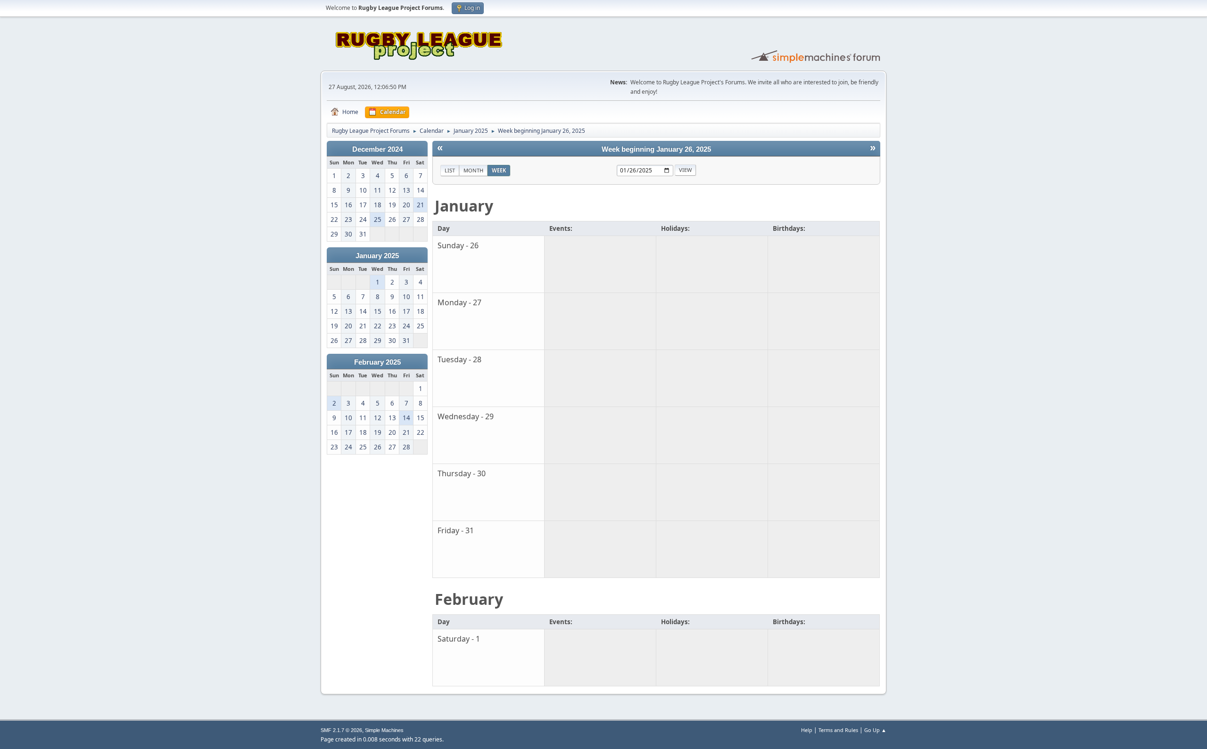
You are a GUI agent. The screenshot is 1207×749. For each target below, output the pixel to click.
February (469, 599)
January (464, 205)
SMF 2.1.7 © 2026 (341, 730)
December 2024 (377, 149)
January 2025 (377, 256)
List (450, 170)
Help (806, 729)
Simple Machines (384, 730)
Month (473, 170)
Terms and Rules (838, 729)
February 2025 (377, 362)
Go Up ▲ (875, 729)
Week (499, 170)
